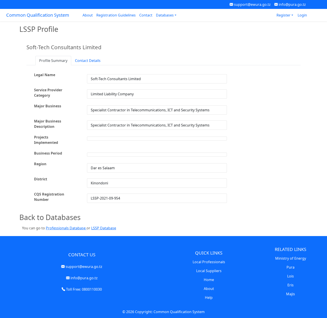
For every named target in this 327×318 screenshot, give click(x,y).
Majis (290, 294)
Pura (291, 267)
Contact (145, 15)
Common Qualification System (37, 15)
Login (302, 15)
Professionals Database (66, 228)
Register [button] (284, 15)
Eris (290, 285)
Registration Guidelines (116, 15)
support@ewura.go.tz (252, 4)
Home (209, 279)
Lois (290, 276)
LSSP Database (103, 228)
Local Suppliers (209, 270)
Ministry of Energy (290, 258)
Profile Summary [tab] (53, 60)
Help (209, 297)
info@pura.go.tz (292, 4)
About (88, 15)
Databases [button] (165, 15)
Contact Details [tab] (88, 60)
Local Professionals (209, 261)
